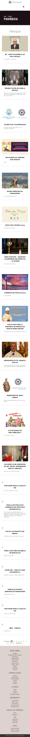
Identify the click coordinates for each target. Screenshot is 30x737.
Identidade (15, 653)
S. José (15, 717)
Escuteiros (15, 682)
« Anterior (7, 641)
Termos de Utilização (15, 728)
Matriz (15, 712)
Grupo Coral (15, 692)
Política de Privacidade (15, 730)
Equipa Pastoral (15, 656)
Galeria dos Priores (15, 663)
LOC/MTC (15, 680)
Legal (15, 726)
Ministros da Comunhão (15, 694)
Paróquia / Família (15, 664)
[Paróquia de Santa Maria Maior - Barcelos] (15, 2)
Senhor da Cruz (15, 714)
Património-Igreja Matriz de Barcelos (15, 655)
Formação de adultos (15, 678)
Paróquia (10, 16)
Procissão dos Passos (15, 705)
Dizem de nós (15, 661)
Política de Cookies (15, 731)
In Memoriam (15, 668)
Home (5, 16)
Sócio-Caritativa (15, 700)
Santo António (15, 722)
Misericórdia (15, 721)
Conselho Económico (15, 658)
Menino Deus (15, 719)
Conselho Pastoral (15, 660)
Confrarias (15, 683)
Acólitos (15, 689)
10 (13, 643)
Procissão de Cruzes (15, 706)
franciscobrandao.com (19, 735)
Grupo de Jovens (15, 702)
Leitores (15, 691)
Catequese (15, 675)
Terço (15, 716)
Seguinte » (19, 643)
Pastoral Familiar (15, 677)
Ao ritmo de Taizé (15, 703)
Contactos (15, 669)
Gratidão (15, 666)
